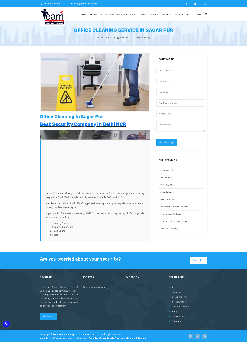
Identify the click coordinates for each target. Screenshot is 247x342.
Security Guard (167, 192)
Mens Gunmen (167, 199)
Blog (174, 311)
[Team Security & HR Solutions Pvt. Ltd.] (52, 16)
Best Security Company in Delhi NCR (83, 124)
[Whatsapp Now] (6, 323)
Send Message (166, 142)
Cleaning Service (160, 14)
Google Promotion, (116, 338)
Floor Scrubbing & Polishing (173, 221)
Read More (48, 316)
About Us (95, 14)
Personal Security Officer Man (174, 206)
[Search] (206, 14)
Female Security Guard (170, 214)
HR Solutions (138, 14)
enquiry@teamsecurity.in (84, 3)
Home (84, 14)
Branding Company (137, 338)
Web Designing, (97, 338)
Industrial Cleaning (169, 228)
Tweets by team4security (95, 287)
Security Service (115, 14)
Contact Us (182, 14)
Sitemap (196, 14)
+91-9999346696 (52, 3)
